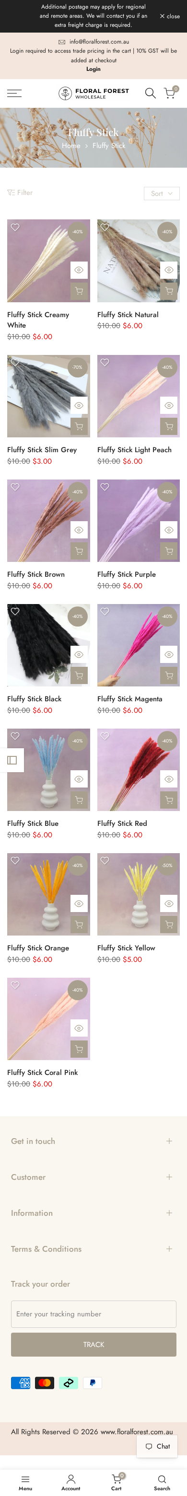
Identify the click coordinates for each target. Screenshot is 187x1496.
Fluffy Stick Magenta (130, 699)
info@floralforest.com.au (99, 41)
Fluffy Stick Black (34, 699)
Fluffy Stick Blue (32, 823)
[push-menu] (14, 93)
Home (71, 145)
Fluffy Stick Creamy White (38, 320)
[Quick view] (79, 270)
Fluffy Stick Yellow (126, 948)
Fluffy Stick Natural (128, 314)
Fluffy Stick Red (122, 823)
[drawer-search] (150, 93)
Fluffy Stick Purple (126, 574)
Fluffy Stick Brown (36, 574)
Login (93, 69)
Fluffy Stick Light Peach (134, 450)
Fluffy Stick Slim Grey (42, 450)
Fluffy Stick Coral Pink (42, 1072)
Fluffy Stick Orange (38, 948)
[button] (15, 227)
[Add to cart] (79, 291)
